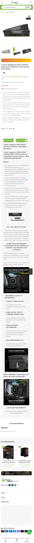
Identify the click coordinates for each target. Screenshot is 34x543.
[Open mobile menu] (2, 2)
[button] (2, 30)
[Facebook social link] (6, 129)
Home (2, 12)
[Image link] (16, 473)
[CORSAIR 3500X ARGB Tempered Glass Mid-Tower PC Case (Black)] (24, 452)
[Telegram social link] (14, 129)
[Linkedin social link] (12, 129)
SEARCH (27, 7)
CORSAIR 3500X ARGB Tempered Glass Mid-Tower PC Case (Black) (24, 462)
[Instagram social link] (12, 485)
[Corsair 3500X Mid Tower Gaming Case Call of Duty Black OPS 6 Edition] (8, 452)
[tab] (9, 140)
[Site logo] (16, 2)
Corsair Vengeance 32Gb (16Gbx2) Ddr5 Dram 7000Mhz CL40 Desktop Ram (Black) (15, 146)
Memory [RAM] (10, 12)
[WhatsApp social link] (15, 485)
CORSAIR (19, 181)
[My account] (30, 2)
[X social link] (8, 129)
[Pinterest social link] (10, 129)
